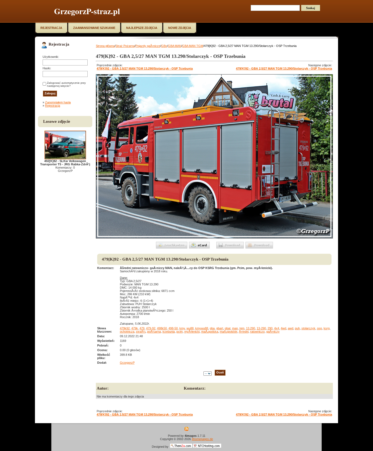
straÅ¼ (141, 331)
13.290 (250, 328)
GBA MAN (174, 45)
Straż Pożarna (125, 45)
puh (297, 328)
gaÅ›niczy (273, 331)
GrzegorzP (127, 362)
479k (134, 328)
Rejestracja (52, 105)
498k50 (162, 328)
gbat (227, 328)
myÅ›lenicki (192, 331)
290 (270, 328)
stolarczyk (308, 328)
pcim (179, 331)
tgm (241, 328)
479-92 (150, 328)
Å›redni (243, 331)
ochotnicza (127, 331)
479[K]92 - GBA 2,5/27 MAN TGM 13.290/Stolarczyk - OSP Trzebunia (145, 68)
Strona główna (105, 45)
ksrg (327, 328)
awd (290, 328)
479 (142, 328)
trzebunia (168, 331)
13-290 (261, 328)
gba (212, 328)
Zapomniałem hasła (58, 102)
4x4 (276, 328)
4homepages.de (202, 439)
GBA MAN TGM (192, 45)
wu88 (190, 328)
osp (319, 328)
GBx (164, 45)
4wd (283, 328)
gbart (219, 328)
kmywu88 (201, 328)
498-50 (173, 328)
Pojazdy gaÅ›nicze (147, 45)
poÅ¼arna (154, 331)
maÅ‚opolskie (228, 331)
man (235, 328)
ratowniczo (257, 331)
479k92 (125, 328)
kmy (182, 328)
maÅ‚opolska (209, 331)
